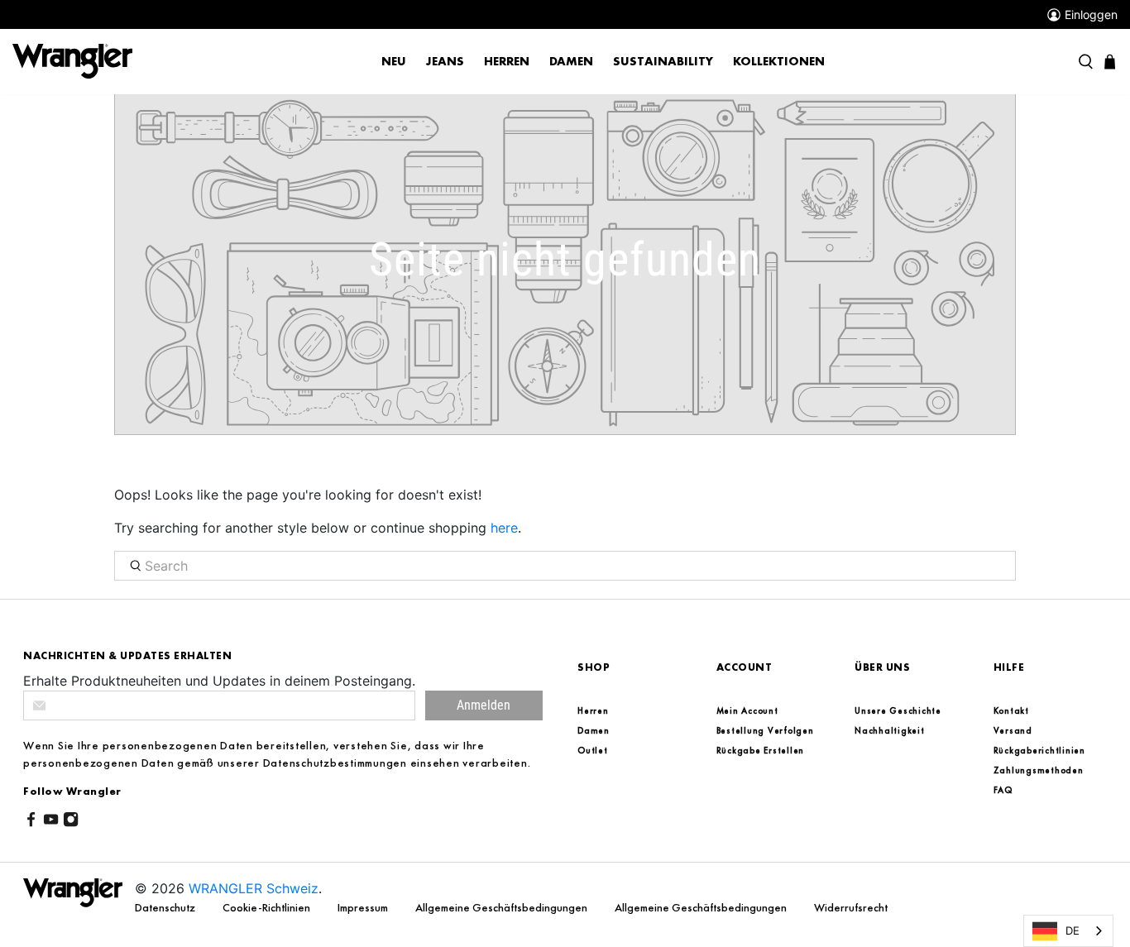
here (504, 527)
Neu (393, 61)
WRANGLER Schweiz (253, 888)
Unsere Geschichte (898, 710)
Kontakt (1011, 710)
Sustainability (663, 61)
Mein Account (747, 710)
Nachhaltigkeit (890, 730)
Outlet (592, 750)
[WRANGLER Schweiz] (72, 60)
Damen (571, 61)
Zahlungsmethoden (1039, 770)
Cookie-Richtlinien (268, 907)
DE (1072, 930)
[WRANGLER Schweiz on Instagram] (71, 822)
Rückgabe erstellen (760, 750)
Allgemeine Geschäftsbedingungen (502, 907)
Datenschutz (166, 907)
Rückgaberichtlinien (1039, 750)
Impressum (364, 907)
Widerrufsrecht (851, 907)
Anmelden (483, 705)
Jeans (445, 61)
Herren (506, 61)
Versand (1013, 730)
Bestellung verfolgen (765, 730)
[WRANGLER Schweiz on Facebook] (31, 822)
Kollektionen (779, 61)
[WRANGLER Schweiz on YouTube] (51, 822)
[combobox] (1068, 931)
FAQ (1003, 790)
